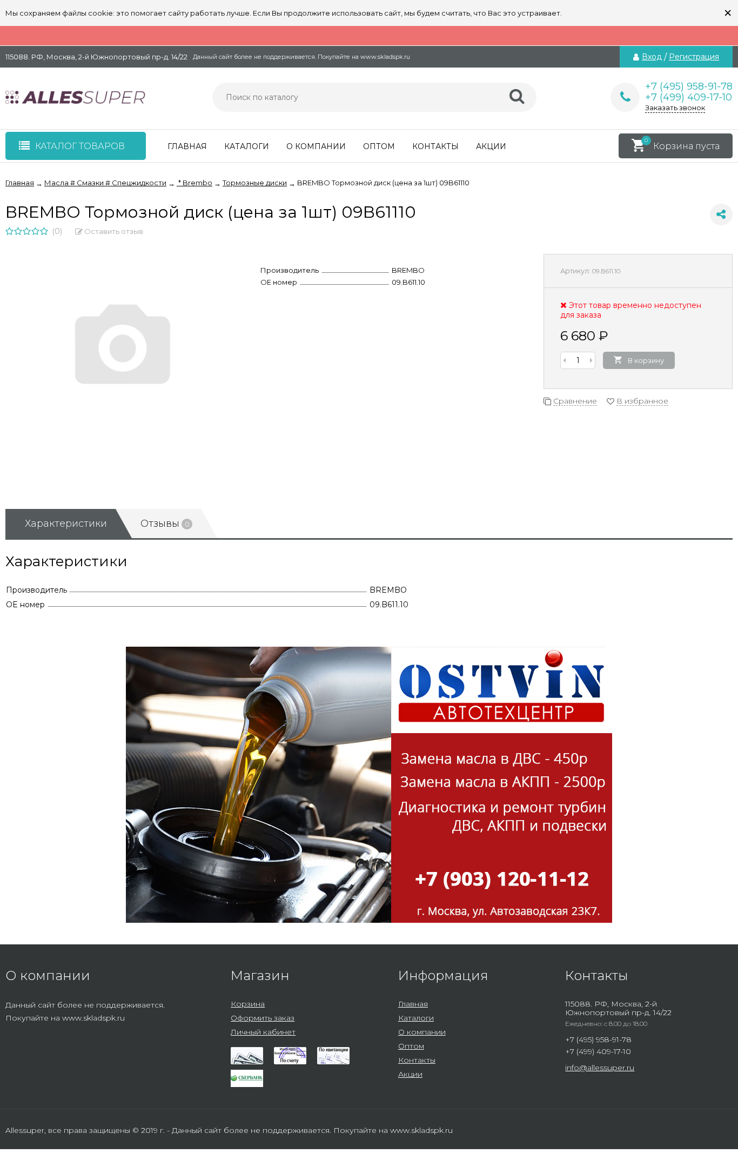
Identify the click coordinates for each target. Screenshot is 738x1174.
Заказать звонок (675, 107)
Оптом (379, 146)
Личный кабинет (263, 1032)
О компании (316, 146)
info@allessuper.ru (599, 1067)
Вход (652, 56)
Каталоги (246, 146)
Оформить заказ (262, 1018)
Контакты (435, 146)
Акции (491, 146)
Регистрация (694, 56)
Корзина (248, 1004)
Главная (187, 146)
